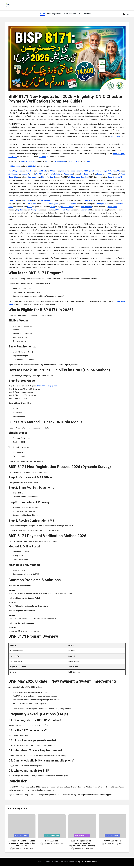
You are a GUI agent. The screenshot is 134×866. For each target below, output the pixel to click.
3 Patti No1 (88, 200)
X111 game (88, 171)
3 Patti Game (31, 204)
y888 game (115, 136)
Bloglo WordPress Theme (86, 862)
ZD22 (52, 207)
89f (88, 161)
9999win (31, 166)
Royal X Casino (51, 841)
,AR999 (73, 204)
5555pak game (103, 204)
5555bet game (14, 166)
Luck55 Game (67, 207)
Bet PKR (42, 171)
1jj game (42, 157)
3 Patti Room (44, 200)
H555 (29, 207)
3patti (52, 177)
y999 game (64, 171)
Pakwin (96, 171)
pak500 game (86, 207)
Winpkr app (68, 174)
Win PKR (38, 174)
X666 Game (112, 207)
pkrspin (99, 174)
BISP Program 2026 (21, 835)
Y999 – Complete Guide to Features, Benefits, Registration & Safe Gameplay (82, 843)
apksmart (86, 210)
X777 (48, 161)
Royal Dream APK (115, 177)
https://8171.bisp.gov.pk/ (47, 386)
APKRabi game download (78, 177)
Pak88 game (74, 161)
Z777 (57, 210)
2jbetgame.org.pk (28, 161)
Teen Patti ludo (53, 174)
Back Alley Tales (15, 171)
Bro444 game (60, 161)
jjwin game (32, 177)
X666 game (13, 174)
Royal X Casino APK (111, 171)
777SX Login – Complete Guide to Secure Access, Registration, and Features (21, 843)
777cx (110, 174)
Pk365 (43, 177)
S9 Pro (52, 171)
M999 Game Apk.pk (112, 841)
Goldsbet (28, 200)
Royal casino (85, 174)
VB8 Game (12, 200)
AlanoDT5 (30, 171)
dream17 (25, 174)
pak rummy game (51, 204)
